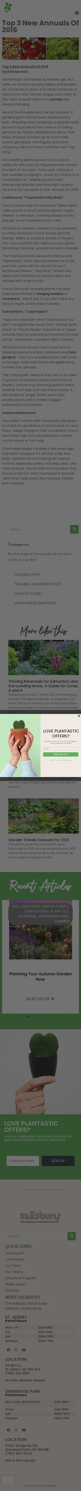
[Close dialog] (79, 716)
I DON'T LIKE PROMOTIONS (61, 760)
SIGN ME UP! (61, 754)
